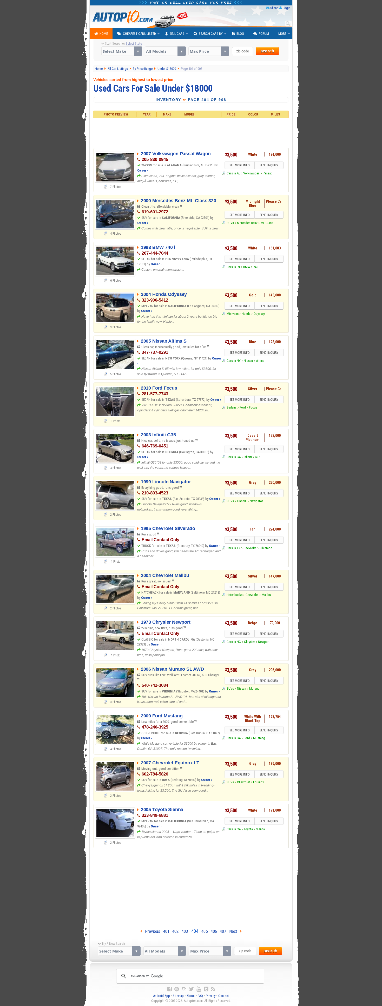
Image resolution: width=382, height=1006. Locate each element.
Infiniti (248, 457)
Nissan (248, 361)
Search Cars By (211, 34)
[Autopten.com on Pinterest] (176, 989)
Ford (243, 407)
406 (214, 931)
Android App (161, 996)
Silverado (266, 548)
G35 (257, 457)
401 (166, 931)
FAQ (200, 996)
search (267, 51)
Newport (264, 642)
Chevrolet (249, 548)
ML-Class (267, 223)
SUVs (230, 223)
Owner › (142, 170)
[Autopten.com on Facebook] (169, 989)
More (282, 34)
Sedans (231, 407)
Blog (240, 34)
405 (204, 931)
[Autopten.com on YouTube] (198, 989)
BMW (246, 267)
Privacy (210, 996)
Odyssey (259, 314)
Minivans (232, 314)
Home (104, 34)
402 (175, 931)
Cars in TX (233, 548)
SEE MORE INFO (239, 165)
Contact (223, 996)
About (191, 996)
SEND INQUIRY (269, 165)
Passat (267, 173)
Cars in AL (233, 173)
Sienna (260, 829)
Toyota (248, 829)
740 (255, 267)
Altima (260, 361)
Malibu (266, 595)
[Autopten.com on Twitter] (191, 989)
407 (223, 931)
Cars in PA (233, 267)
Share (274, 8)
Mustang (259, 738)
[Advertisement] (191, 132)
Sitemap (178, 996)
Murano (254, 688)
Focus (253, 407)
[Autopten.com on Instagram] (184, 989)
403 (185, 931)
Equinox (258, 782)
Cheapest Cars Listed (139, 34)
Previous (151, 931)
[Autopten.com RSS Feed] (213, 989)
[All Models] (165, 51)
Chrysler (249, 642)
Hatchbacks (234, 595)
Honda (246, 314)
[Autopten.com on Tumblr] (206, 989)
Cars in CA (233, 829)
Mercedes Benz (247, 223)
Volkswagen (251, 173)
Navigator (256, 501)
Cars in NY (233, 361)
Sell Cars (176, 34)
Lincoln (242, 501)
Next (234, 931)
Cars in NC (234, 642)
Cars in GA (233, 457)
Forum (264, 34)
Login (286, 8)
